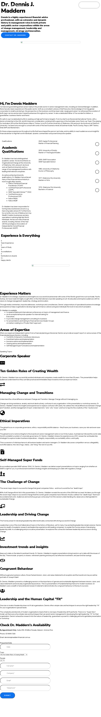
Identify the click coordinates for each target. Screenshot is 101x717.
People (2, 658)
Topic (2, 652)
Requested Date (6, 643)
